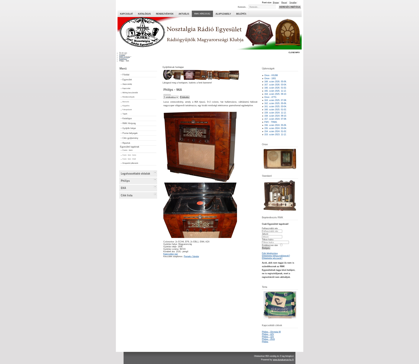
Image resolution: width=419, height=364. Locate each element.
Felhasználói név (270, 228)
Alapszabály (223, 14)
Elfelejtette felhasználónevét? (276, 256)
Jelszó (265, 234)
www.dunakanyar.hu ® (283, 359)
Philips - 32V (268, 336)
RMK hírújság (202, 14)
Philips (265, 341)
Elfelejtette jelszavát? (272, 258)
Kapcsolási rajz (170, 254)
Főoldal (125, 74)
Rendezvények (164, 14)
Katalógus (144, 14)
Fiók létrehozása (270, 253)
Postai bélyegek (130, 133)
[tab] (155, 172)
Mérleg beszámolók (130, 93)
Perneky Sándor (191, 256)
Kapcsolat (126, 14)
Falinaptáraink (127, 109)
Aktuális (184, 14)
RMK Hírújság (129, 123)
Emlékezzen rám (270, 245)
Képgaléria (125, 106)
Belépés (241, 14)
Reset (284, 2)
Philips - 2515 (268, 339)
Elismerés (125, 102)
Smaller (293, 2)
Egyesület (127, 79)
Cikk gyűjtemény (130, 138)
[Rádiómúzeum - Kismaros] (201, 79)
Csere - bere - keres (129, 155)
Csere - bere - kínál (129, 159)
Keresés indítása (289, 7)
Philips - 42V (268, 334)
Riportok (126, 143)
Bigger (276, 2)
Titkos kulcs (267, 239)
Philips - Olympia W (271, 332)
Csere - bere (127, 150)
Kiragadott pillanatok (130, 163)
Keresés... (243, 7)
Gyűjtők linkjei (129, 128)
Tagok (124, 114)
